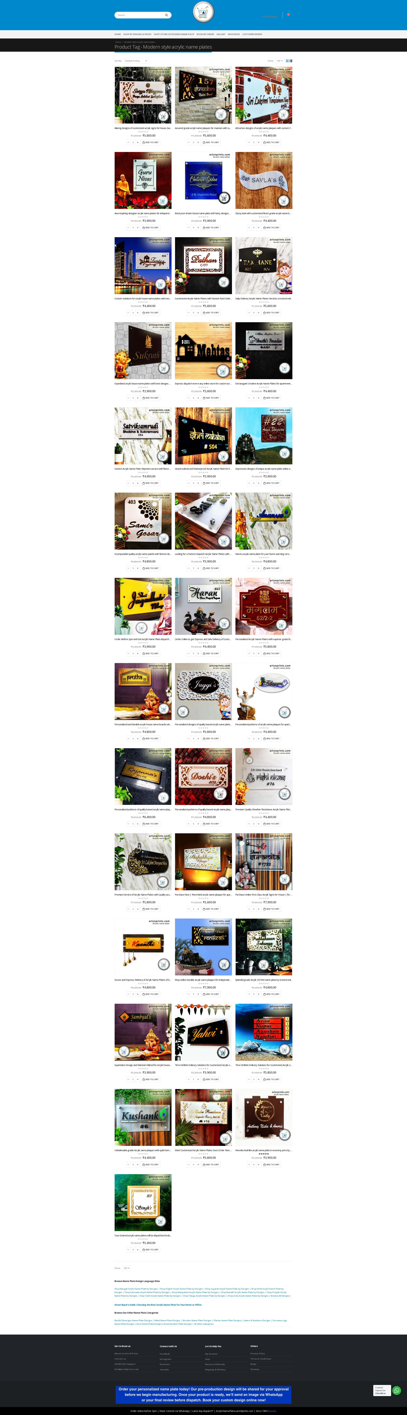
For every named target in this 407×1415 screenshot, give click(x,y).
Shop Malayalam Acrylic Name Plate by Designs (195, 1292)
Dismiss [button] (272, 1410)
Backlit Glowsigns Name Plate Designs (133, 1320)
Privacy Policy (257, 1353)
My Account (211, 1354)
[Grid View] (287, 60)
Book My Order (205, 34)
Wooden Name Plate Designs (197, 1320)
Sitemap (254, 1369)
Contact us (120, 1358)
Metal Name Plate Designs (167, 1320)
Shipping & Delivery (215, 1369)
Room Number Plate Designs (178, 1323)
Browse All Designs (280, 1295)
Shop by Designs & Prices (137, 34)
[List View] (291, 60)
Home (117, 34)
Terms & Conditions (260, 1358)
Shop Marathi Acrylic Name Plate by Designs (242, 1292)
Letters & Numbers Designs (257, 1320)
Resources (234, 34)
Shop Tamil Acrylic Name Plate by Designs (160, 1295)
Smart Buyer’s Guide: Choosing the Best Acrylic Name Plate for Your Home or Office (157, 1304)
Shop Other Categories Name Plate (174, 34)
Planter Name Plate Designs (227, 1320)
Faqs (207, 1359)
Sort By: (118, 60)
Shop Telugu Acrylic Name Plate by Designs (204, 1295)
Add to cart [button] (152, 142)
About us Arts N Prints (126, 1353)
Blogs (253, 1364)
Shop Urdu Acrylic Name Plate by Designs (248, 1295)
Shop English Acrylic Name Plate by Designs (181, 1288)
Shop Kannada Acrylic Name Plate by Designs (147, 1292)
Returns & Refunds (215, 1364)
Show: (271, 60)
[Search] (166, 15)
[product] (143, 95)
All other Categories (204, 1323)
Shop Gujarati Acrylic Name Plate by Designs (227, 1288)
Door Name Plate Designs (149, 1323)
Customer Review (252, 34)
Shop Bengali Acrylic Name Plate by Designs (136, 1288)
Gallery (221, 34)
